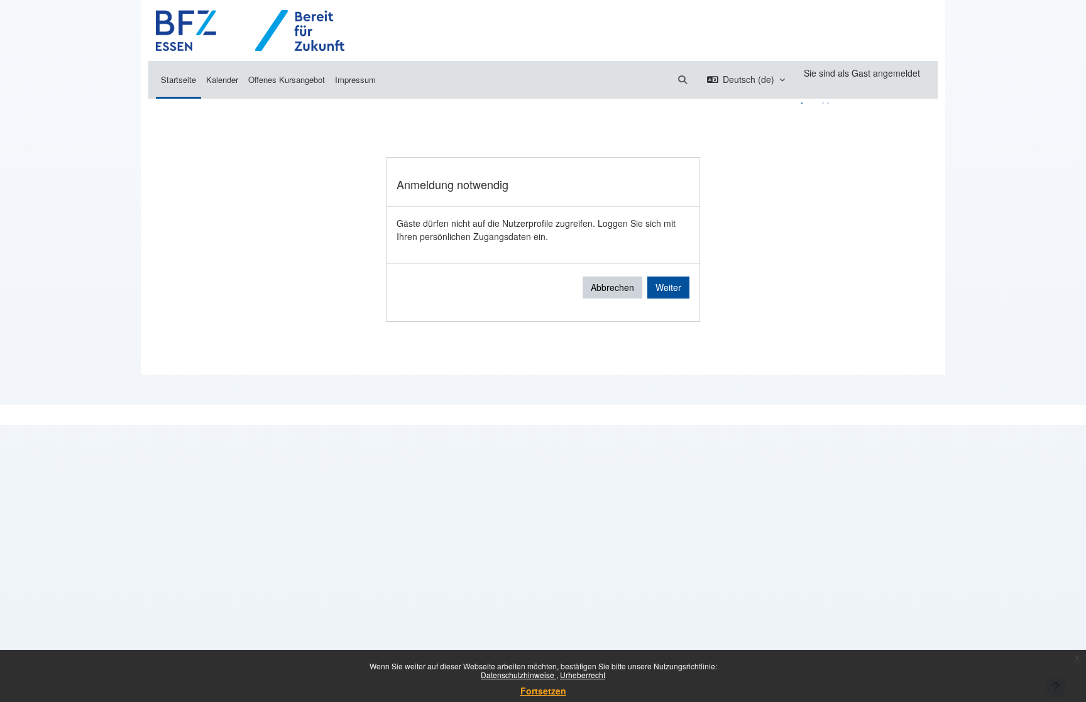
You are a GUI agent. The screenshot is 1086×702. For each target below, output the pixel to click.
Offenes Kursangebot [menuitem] (286, 79)
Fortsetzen (543, 690)
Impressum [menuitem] (355, 79)
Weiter (668, 287)
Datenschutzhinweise (518, 674)
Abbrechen (612, 287)
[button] (682, 79)
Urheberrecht (582, 674)
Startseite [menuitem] (178, 79)
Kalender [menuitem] (222, 79)
